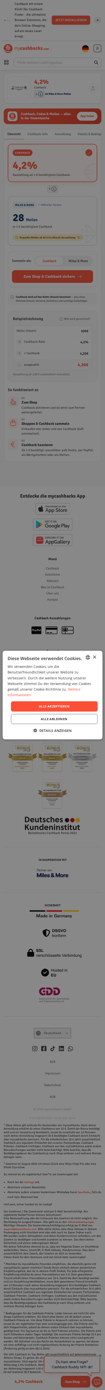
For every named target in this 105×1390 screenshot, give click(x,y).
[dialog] (53, 695)
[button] (52, 730)
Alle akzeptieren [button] (54, 706)
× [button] (94, 657)
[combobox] (87, 657)
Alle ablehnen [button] (54, 718)
